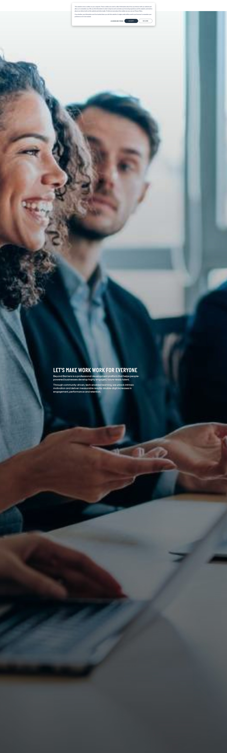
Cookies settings (117, 21)
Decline (145, 21)
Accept (131, 21)
